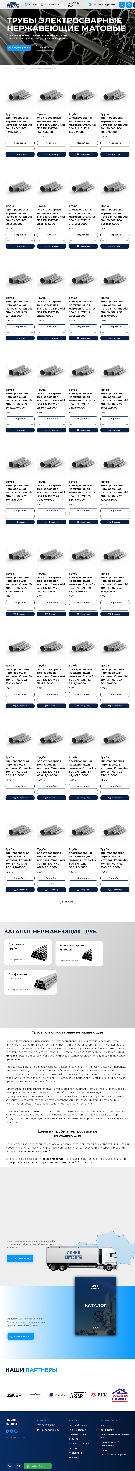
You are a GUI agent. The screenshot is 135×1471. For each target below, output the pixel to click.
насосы (73, 1448)
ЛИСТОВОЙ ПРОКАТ (78, 1425)
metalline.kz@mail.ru (48, 1430)
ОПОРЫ (104, 1425)
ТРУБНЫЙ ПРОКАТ (78, 1434)
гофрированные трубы (113, 1454)
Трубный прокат (20, 68)
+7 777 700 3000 (46, 1425)
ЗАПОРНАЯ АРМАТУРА (79, 1443)
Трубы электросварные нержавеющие (43, 68)
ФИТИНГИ (74, 1439)
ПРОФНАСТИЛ (107, 1430)
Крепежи (74, 1457)
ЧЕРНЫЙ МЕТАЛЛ (77, 1430)
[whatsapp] (16, 1431)
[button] (31, 4)
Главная (8, 68)
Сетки (103, 1450)
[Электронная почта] (11, 1431)
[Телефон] (7, 1431)
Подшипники (76, 1453)
